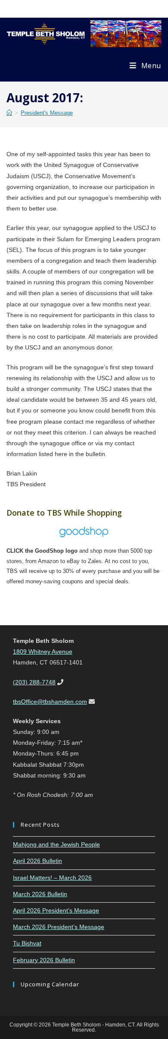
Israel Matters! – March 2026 (52, 877)
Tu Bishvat (27, 943)
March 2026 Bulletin (40, 894)
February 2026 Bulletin (44, 960)
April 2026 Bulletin (37, 860)
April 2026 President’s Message (56, 910)
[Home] (9, 113)
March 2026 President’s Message (58, 926)
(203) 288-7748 (34, 682)
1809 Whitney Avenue (42, 651)
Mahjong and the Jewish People (56, 844)
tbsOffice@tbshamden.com (50, 701)
